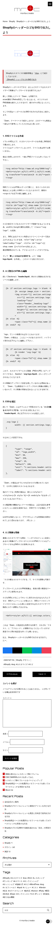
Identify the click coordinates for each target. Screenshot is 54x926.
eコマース (18, 881)
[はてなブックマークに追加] (37, 650)
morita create (27, 13)
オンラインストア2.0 (25, 894)
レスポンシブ (39, 878)
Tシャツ (39, 894)
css (25, 878)
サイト (5, 750)
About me (9, 790)
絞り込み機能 (9, 897)
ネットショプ (9, 884)
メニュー (27, 887)
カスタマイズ (22, 664)
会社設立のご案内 (12, 801)
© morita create (27, 921)
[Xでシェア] (17, 650)
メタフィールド (10, 887)
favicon (35, 890)
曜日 (47, 890)
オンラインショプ (31, 881)
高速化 (46, 894)
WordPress (35, 884)
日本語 (6, 894)
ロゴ (31, 664)
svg (13, 664)
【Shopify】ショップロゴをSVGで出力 (21, 79)
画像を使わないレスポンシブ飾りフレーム (22, 774)
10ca (37, 73)
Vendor (43, 887)
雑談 (6, 851)
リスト (35, 887)
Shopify (19, 660)
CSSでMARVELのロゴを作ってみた (19, 777)
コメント (7, 698)
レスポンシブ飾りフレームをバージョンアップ (23, 780)
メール (6, 742)
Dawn (13, 894)
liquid (20, 887)
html (30, 878)
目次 (5, 890)
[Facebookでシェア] (7, 650)
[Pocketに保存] (46, 650)
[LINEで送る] (27, 650)
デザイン (26, 660)
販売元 (27, 890)
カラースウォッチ (16, 890)
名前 (5, 733)
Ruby (42, 890)
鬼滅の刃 (19, 884)
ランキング (8, 881)
